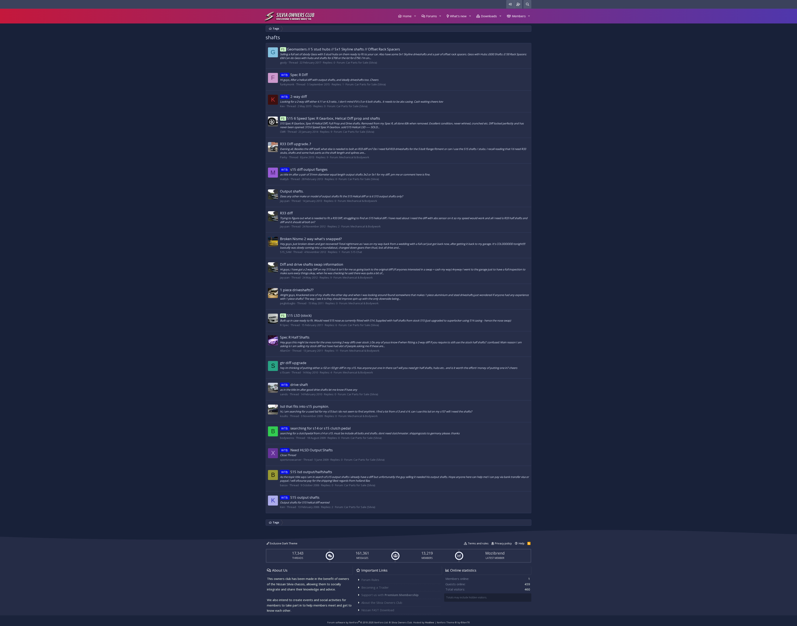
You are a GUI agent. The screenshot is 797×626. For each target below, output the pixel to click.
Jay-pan (285, 201)
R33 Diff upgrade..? (295, 143)
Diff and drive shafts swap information (311, 264)
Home (407, 16)
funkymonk (287, 84)
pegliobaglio (287, 303)
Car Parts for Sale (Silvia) (361, 62)
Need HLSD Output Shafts (307, 450)
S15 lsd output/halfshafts (306, 471)
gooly (283, 62)
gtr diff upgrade (293, 362)
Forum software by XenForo (357, 622)
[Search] (527, 4)
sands (284, 394)
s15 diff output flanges (304, 169)
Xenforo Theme (453, 622)
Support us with (390, 595)
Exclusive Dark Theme (283, 543)
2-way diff (294, 96)
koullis (284, 416)
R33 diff (286, 213)
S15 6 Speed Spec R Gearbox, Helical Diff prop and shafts (330, 118)
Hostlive (429, 622)
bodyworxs (287, 438)
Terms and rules (478, 543)
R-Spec (284, 325)
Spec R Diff (294, 74)
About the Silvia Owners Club (381, 602)
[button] (415, 16)
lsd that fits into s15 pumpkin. (304, 406)
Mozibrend (495, 553)
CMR (283, 132)
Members (519, 16)
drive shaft (294, 384)
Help (521, 543)
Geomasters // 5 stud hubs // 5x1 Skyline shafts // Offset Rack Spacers (340, 49)
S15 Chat (356, 252)
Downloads (489, 16)
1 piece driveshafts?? (297, 289)
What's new (458, 16)
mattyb (284, 179)
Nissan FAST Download (377, 610)
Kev (282, 106)
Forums (431, 16)
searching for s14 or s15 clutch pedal (316, 428)
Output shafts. (292, 191)
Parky (283, 157)
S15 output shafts (300, 497)
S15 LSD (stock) (296, 315)
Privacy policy (503, 543)
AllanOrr (285, 350)
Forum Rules (370, 580)
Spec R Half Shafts (294, 337)
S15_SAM (285, 252)
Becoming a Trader (375, 587)
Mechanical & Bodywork (354, 157)
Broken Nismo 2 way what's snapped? (311, 238)
